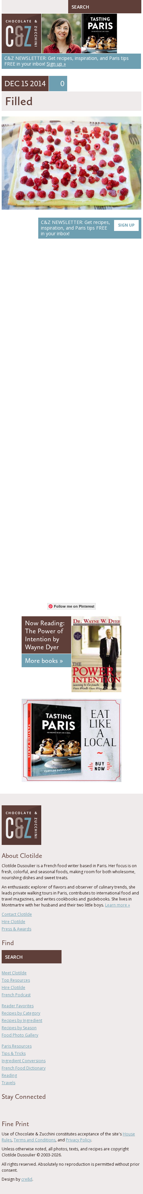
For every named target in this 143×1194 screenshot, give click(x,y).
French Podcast (16, 995)
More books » (44, 661)
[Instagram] (32, 1108)
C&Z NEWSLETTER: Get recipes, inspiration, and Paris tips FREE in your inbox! (88, 228)
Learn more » (117, 905)
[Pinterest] (22, 1108)
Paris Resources (17, 1046)
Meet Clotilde (14, 973)
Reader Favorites (18, 1006)
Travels (8, 1083)
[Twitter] (13, 1108)
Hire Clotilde (13, 921)
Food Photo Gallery (20, 1035)
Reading (9, 1075)
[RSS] (42, 1108)
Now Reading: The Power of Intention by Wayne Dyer (45, 635)
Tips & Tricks (14, 1053)
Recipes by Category (21, 1013)
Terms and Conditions (35, 1140)
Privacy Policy (78, 1140)
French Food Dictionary (24, 1068)
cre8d (26, 1179)
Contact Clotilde (17, 914)
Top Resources (16, 980)
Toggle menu (8, 6)
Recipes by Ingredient (22, 1020)
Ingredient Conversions (24, 1061)
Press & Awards (16, 929)
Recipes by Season (19, 1028)
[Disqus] (71, 338)
